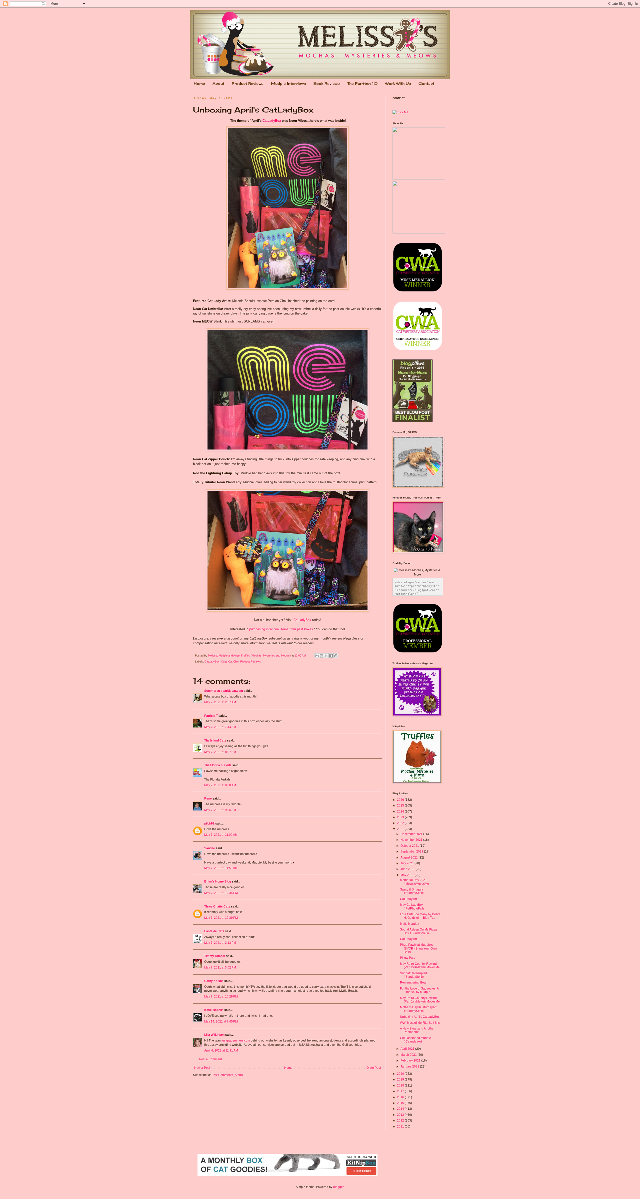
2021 (401, 829)
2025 (401, 805)
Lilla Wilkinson (214, 1034)
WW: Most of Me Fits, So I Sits (420, 1022)
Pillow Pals (407, 958)
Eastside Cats (214, 931)
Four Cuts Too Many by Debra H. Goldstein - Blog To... (420, 916)
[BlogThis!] (321, 655)
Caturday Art (408, 899)
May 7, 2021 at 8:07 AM (220, 752)
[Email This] (316, 655)
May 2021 (407, 875)
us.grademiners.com (236, 1040)
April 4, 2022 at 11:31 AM (221, 1050)
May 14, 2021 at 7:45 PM (221, 1021)
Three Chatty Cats (217, 906)
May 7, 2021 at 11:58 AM (221, 868)
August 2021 (409, 857)
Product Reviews (248, 83)
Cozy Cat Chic (230, 661)
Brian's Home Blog (217, 881)
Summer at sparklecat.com (223, 690)
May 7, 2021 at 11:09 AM (221, 834)
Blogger (338, 1187)
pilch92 (209, 823)
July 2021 (407, 863)
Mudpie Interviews (288, 83)
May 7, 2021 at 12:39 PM (221, 918)
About (218, 83)
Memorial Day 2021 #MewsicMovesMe (414, 881)
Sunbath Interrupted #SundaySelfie (413, 975)
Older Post (373, 1068)
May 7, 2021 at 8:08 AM (220, 785)
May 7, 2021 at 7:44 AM (220, 727)
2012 (401, 1120)
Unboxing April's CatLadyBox (420, 1016)
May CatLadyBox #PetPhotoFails (412, 906)
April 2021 (407, 1048)
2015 (401, 1103)
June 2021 (408, 869)
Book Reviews (327, 83)
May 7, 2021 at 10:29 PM (221, 996)
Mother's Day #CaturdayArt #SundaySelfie (418, 1009)
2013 (401, 1114)
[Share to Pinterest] (335, 655)
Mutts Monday (409, 924)
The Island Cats (215, 740)
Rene (208, 798)
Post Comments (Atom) (227, 1075)
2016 (401, 1097)
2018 (401, 1085)
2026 (401, 800)
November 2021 (411, 840)
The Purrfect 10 (362, 83)
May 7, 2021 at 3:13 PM (220, 942)
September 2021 (412, 851)
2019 (401, 1079)
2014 (401, 1108)
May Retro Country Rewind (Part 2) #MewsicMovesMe (420, 965)
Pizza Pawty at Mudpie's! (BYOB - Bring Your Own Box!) (418, 948)
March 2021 (409, 1054)
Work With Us (398, 83)
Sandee (209, 848)
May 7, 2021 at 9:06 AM (220, 810)
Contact (426, 83)
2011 (401, 1126)
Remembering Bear (413, 982)
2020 (401, 1074)
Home (199, 83)
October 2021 (410, 846)
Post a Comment (210, 1059)
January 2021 (410, 1066)
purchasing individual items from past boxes (281, 629)
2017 (401, 1091)
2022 (401, 823)
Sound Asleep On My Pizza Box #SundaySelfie (418, 931)
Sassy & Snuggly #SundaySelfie (412, 891)
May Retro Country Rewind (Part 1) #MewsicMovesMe (420, 999)
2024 (401, 811)
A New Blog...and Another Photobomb (417, 1030)
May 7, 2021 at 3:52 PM (220, 967)
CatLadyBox (271, 120)
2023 (401, 817)
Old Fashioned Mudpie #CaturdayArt (415, 1039)
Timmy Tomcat (214, 956)
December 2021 (411, 834)
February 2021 (410, 1060)
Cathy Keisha (214, 981)
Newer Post (202, 1068)
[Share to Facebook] (331, 655)
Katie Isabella (214, 1010)
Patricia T (211, 716)
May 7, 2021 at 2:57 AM (220, 702)
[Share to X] (326, 655)
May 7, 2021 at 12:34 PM (221, 893)
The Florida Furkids (218, 765)
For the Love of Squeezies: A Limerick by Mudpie (419, 990)
